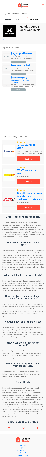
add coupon (35, 19)
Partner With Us (23, 450)
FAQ (23, 448)
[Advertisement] (23, 110)
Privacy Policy (23, 455)
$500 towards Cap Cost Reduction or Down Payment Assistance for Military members (22, 79)
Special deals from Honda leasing (21, 66)
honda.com (7, 40)
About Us (23, 445)
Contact (23, 453)
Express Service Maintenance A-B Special (22, 54)
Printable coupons (12, 19)
